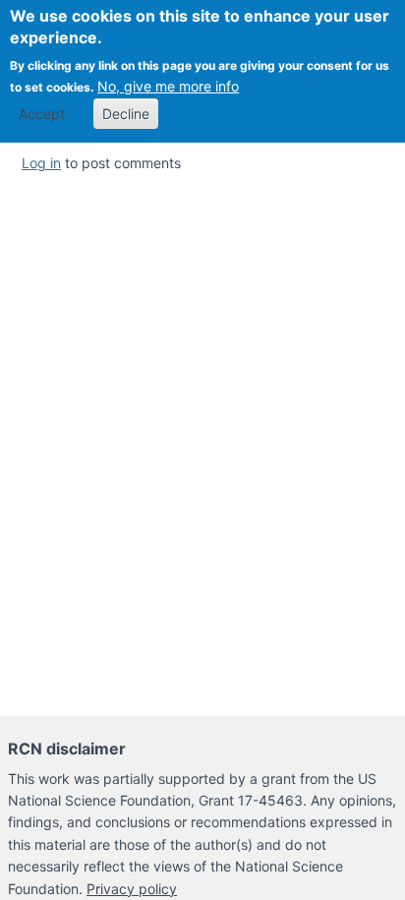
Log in (41, 162)
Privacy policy (132, 888)
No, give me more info (168, 86)
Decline (125, 113)
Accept (42, 113)
